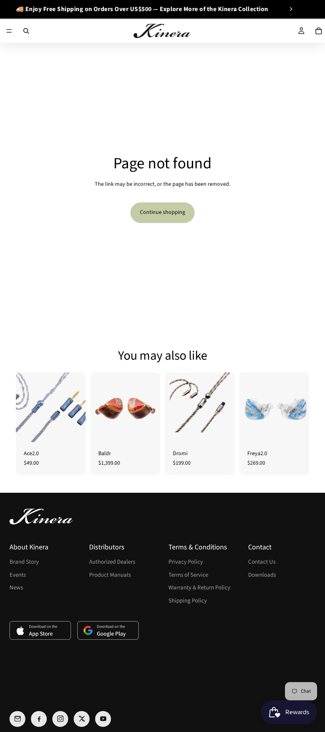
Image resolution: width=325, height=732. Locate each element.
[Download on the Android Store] (108, 630)
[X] (82, 719)
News (16, 587)
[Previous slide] (18, 9)
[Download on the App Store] (40, 630)
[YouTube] (103, 719)
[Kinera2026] (41, 516)
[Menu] (9, 31)
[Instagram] (60, 719)
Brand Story (24, 562)
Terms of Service (188, 575)
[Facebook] (39, 719)
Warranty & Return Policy (199, 587)
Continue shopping (162, 212)
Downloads (262, 575)
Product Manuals (110, 575)
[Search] (26, 31)
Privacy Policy (185, 562)
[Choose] (73, 430)
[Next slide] (291, 9)
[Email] (17, 719)
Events (18, 575)
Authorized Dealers (112, 562)
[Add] (148, 430)
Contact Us (261, 562)
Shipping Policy (187, 601)
